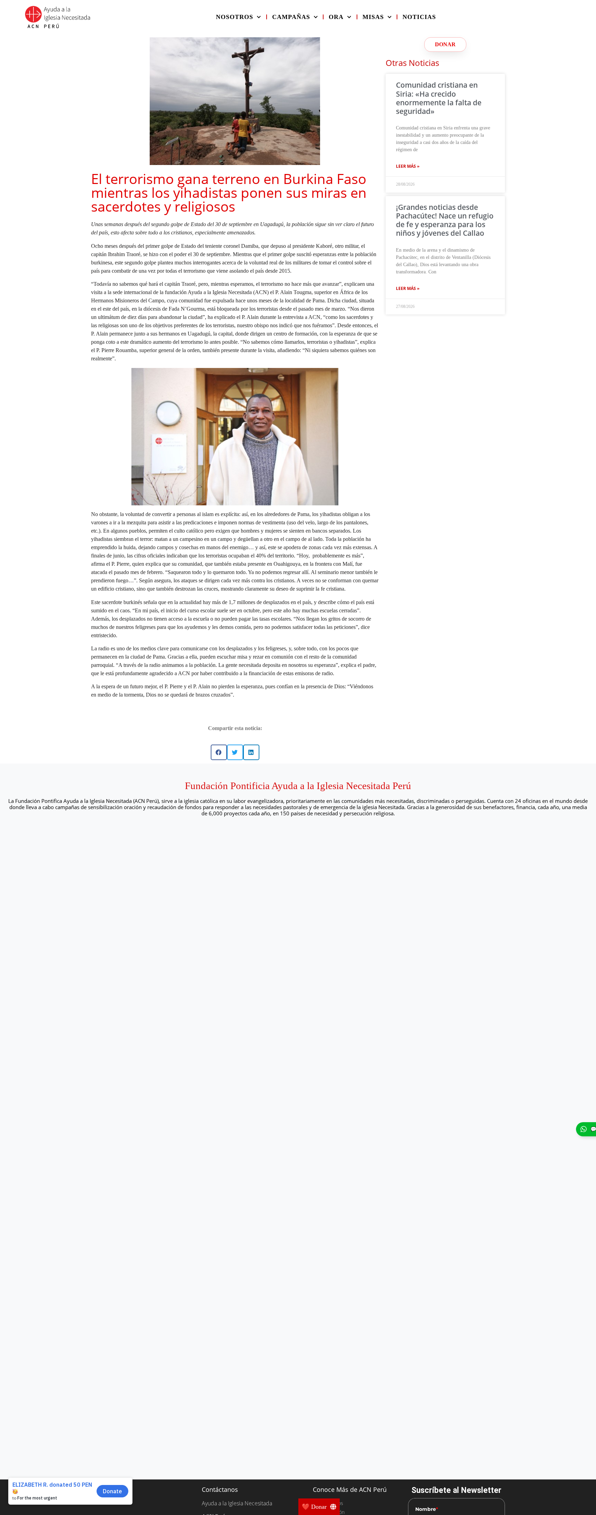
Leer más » (407, 166)
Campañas (291, 16)
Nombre (426, 1509)
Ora (336, 16)
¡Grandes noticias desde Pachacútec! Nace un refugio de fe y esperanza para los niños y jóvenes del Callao (445, 220)
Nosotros (234, 16)
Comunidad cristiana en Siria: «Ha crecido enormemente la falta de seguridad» (438, 98)
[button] (219, 752)
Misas (373, 16)
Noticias (419, 16)
